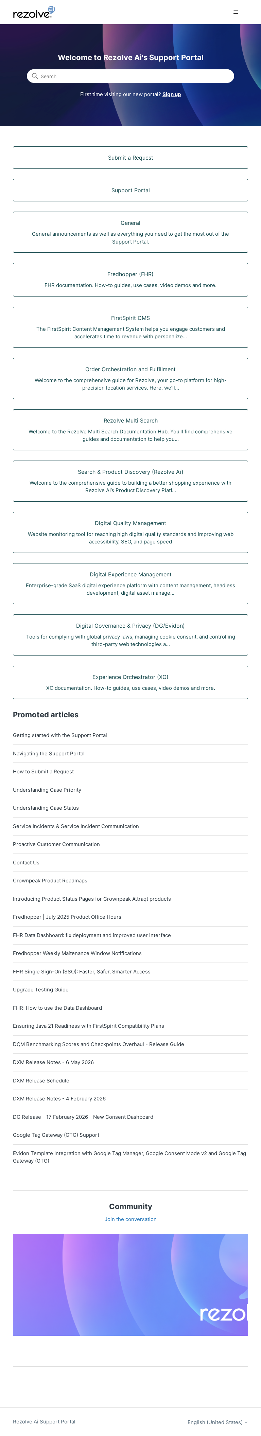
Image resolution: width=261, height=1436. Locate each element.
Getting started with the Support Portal (60, 735)
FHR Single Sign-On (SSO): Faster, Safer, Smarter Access (82, 971)
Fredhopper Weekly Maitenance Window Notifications (77, 953)
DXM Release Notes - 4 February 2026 (59, 1098)
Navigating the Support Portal (49, 753)
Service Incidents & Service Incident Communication (76, 826)
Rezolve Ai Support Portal (44, 1421)
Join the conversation (131, 1219)
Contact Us (26, 862)
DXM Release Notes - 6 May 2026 (53, 1062)
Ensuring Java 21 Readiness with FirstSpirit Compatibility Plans (88, 1026)
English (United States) (216, 1422)
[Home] (38, 12)
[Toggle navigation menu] (236, 12)
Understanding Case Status (46, 808)
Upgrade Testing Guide (41, 989)
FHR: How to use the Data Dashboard (57, 1008)
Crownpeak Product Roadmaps (50, 880)
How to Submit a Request (43, 771)
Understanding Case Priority (47, 790)
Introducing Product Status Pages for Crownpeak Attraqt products (92, 899)
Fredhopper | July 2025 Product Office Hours (67, 917)
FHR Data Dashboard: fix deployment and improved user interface (92, 935)
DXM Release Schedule (41, 1080)
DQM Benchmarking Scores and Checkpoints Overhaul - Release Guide (98, 1044)
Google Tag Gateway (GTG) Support (56, 1135)
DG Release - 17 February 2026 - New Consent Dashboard (83, 1117)
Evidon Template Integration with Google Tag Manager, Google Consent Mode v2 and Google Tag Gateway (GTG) (129, 1157)
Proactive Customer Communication (56, 844)
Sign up (171, 94)
